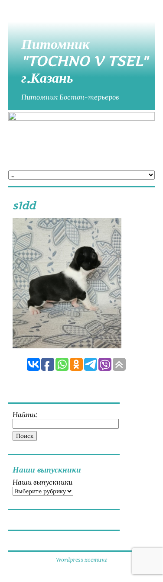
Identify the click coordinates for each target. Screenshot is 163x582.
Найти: (25, 414)
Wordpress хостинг (82, 559)
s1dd (24, 205)
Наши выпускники (42, 482)
